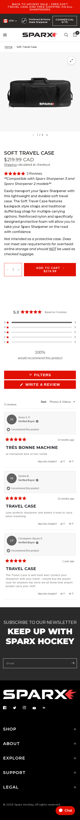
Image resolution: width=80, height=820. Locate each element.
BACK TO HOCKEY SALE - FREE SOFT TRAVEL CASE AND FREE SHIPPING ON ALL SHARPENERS (39, 6)
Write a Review (44, 385)
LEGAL (11, 787)
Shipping (10, 165)
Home (9, 46)
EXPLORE (14, 758)
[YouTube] (37, 708)
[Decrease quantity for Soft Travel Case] (7, 269)
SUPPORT (14, 772)
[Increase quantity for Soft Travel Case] (19, 269)
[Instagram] (27, 707)
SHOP (9, 729)
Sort (44, 401)
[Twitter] (17, 707)
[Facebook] (7, 707)
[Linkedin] (46, 707)
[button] (23, 174)
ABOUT (11, 743)
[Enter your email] (73, 663)
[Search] (66, 35)
